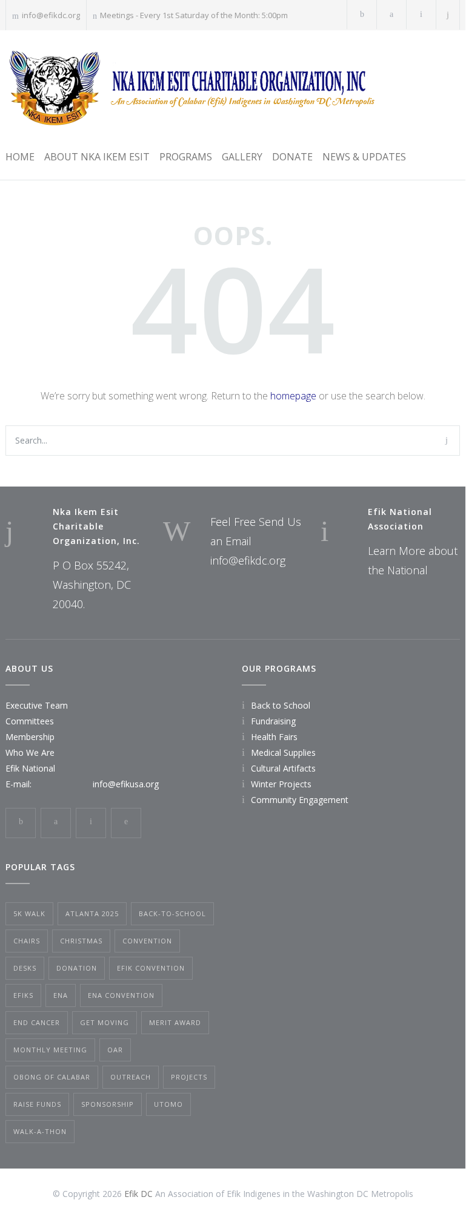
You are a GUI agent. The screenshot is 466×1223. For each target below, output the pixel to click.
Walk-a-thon (40, 1131)
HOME (20, 156)
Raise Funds (37, 1104)
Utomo (168, 1104)
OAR (115, 1049)
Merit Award (175, 1022)
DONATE (292, 156)
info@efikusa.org (126, 784)
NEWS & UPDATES (364, 156)
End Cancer (36, 1022)
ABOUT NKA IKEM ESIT (97, 156)
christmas (81, 940)
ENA (60, 995)
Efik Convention (151, 967)
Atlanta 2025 (92, 913)
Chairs (26, 940)
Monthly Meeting (50, 1049)
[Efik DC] (189, 88)
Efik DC (138, 1193)
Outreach (130, 1076)
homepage (293, 395)
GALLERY (242, 156)
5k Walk (29, 913)
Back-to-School (172, 913)
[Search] (448, 15)
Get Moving (104, 1022)
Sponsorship (107, 1104)
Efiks (23, 995)
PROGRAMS (185, 156)
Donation (76, 967)
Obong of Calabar (51, 1076)
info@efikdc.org (51, 15)
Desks (24, 967)
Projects (189, 1076)
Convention (147, 940)
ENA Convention (121, 995)
